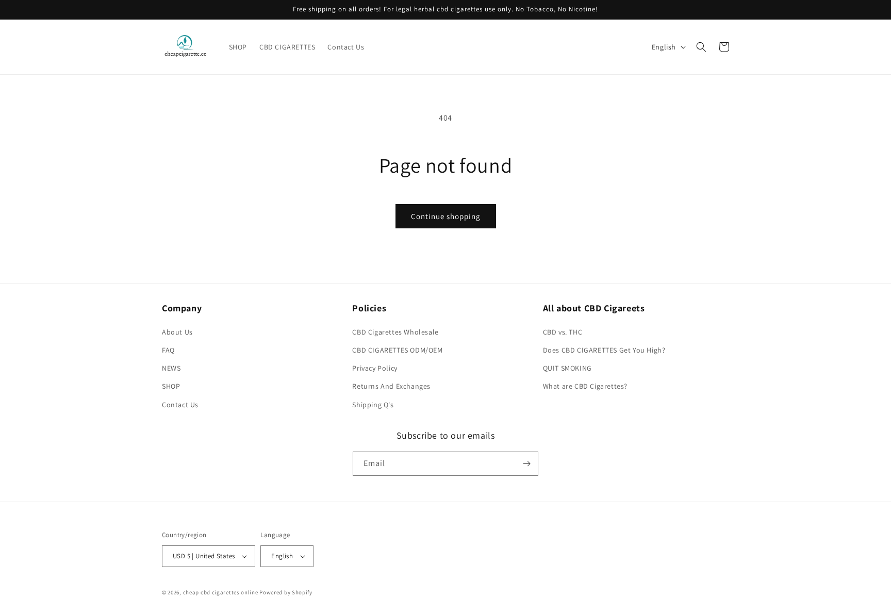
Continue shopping (446, 216)
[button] (701, 47)
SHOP (171, 386)
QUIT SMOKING (567, 368)
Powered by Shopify (285, 592)
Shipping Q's (372, 404)
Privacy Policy (374, 368)
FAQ (168, 350)
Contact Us (180, 404)
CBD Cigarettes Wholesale (395, 332)
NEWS (171, 368)
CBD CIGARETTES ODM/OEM (397, 350)
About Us (177, 332)
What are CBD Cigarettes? (585, 386)
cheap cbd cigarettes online (220, 592)
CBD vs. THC (563, 332)
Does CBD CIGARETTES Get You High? (604, 350)
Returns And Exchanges (391, 386)
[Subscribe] (526, 464)
